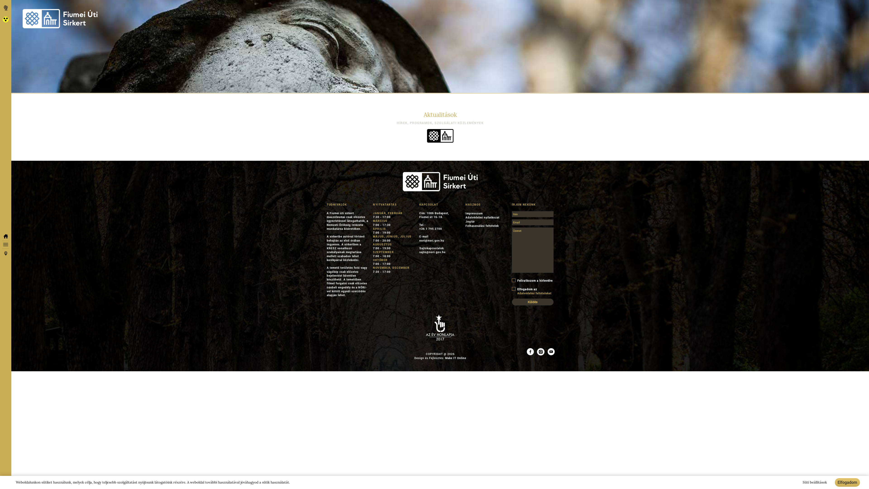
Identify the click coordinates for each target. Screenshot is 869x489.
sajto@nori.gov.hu (432, 252)
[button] (5, 19)
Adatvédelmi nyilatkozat (482, 217)
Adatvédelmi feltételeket (534, 293)
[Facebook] (530, 351)
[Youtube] (551, 351)
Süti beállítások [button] (815, 482)
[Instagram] (540, 351)
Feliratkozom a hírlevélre (535, 280)
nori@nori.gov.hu (431, 240)
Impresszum (474, 213)
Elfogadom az (534, 291)
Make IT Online (455, 358)
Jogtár (470, 221)
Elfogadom (847, 482)
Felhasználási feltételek (482, 226)
